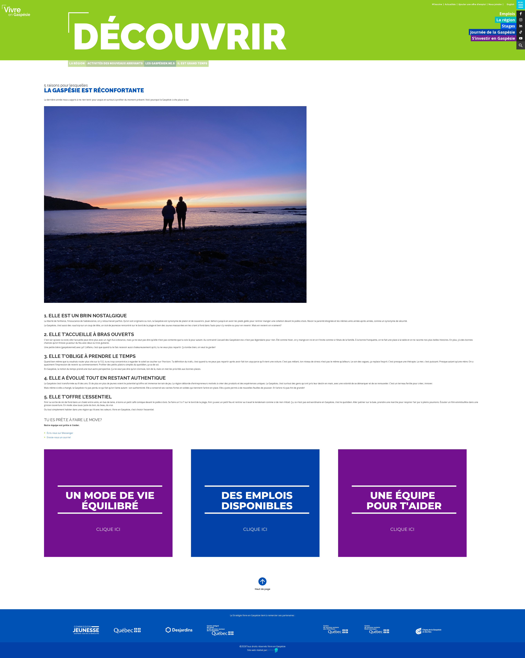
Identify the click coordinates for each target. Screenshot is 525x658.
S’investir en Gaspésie (493, 38)
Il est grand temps (192, 63)
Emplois (507, 13)
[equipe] (402, 503)
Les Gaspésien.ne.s (160, 63)
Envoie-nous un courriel (59, 437)
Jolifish (271, 650)
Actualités (450, 4)
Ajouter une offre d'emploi (472, 4)
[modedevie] (108, 503)
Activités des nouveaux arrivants (115, 63)
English (510, 4)
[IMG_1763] (175, 204)
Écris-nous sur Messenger (60, 433)
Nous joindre (495, 4)
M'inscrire (437, 4)
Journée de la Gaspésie (492, 32)
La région (505, 20)
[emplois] (255, 503)
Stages (508, 26)
